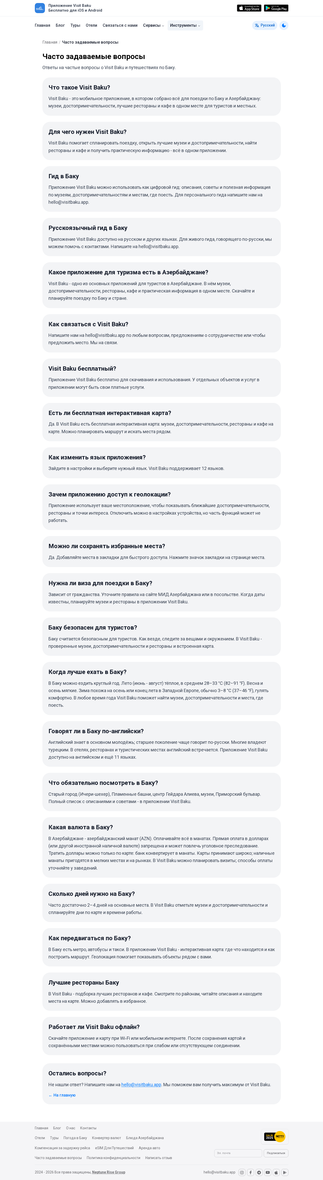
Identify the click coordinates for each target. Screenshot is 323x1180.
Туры (75, 25)
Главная (42, 25)
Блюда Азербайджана (145, 1138)
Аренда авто (149, 1148)
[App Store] (249, 8)
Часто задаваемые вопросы (58, 1158)
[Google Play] (276, 8)
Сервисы (151, 25)
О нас (70, 1128)
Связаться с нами (120, 25)
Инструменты (183, 25)
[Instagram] (242, 1172)
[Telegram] (259, 1172)
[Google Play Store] (284, 1172)
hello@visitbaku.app (141, 1084)
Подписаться (276, 1153)
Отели (91, 25)
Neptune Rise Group (108, 1172)
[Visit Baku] (40, 8)
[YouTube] (267, 1172)
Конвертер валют (106, 1138)
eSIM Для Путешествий (114, 1148)
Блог (60, 25)
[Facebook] (250, 1172)
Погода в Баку (75, 1138)
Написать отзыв (158, 1158)
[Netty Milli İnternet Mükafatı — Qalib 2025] (274, 1136)
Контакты (88, 1128)
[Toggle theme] (283, 25)
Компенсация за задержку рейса (62, 1148)
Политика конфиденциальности (113, 1158)
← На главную (62, 1095)
